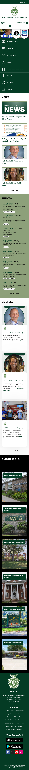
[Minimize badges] (11, 30)
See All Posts (14, 190)
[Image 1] (2, 36)
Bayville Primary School (14, 714)
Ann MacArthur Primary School (13, 717)
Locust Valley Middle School (13, 726)
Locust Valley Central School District (13, 711)
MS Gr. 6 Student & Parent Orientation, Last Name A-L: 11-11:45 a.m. (14, 221)
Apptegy (18, 767)
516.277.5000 (16, 701)
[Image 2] (5, 36)
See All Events (14, 293)
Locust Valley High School (13, 729)
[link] (14, 487)
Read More (20, 341)
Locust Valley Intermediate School (14, 723)
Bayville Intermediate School (13, 720)
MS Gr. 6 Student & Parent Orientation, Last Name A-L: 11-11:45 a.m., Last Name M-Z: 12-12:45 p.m (14, 208)
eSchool (22, 2)
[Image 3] (7, 36)
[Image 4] (10, 36)
